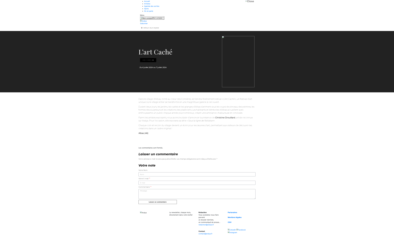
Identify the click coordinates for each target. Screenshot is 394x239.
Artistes (147, 4)
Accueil (147, 1)
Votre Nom (143, 170)
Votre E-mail (144, 179)
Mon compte (157, 18)
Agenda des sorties (151, 6)
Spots (146, 9)
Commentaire (144, 187)
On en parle (148, 11)
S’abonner (144, 23)
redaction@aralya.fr (206, 225)
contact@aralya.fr (205, 234)
